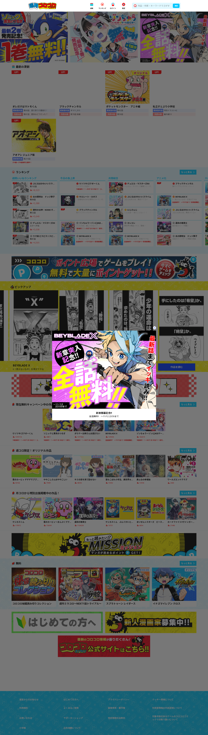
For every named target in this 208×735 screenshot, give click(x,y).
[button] (91, 5)
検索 (176, 6)
